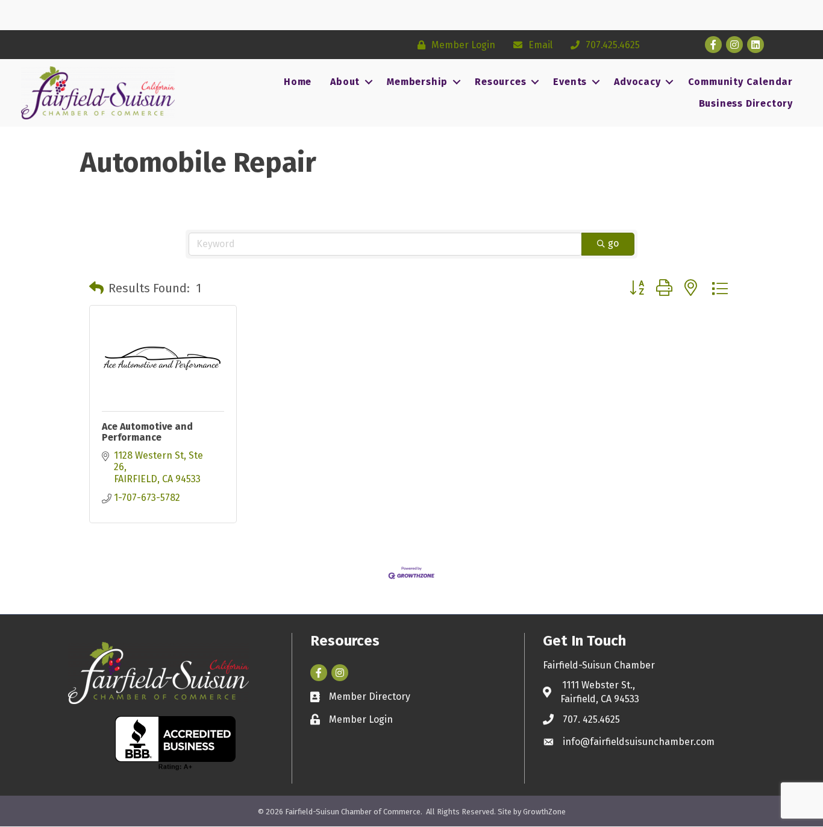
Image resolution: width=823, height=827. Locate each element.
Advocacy (637, 81)
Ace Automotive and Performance (147, 432)
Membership (417, 81)
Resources (500, 81)
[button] (96, 288)
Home (297, 81)
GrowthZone (544, 811)
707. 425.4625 (591, 719)
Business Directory (746, 103)
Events (570, 81)
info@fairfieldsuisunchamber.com (639, 741)
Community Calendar (740, 81)
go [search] (613, 243)
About (345, 81)
